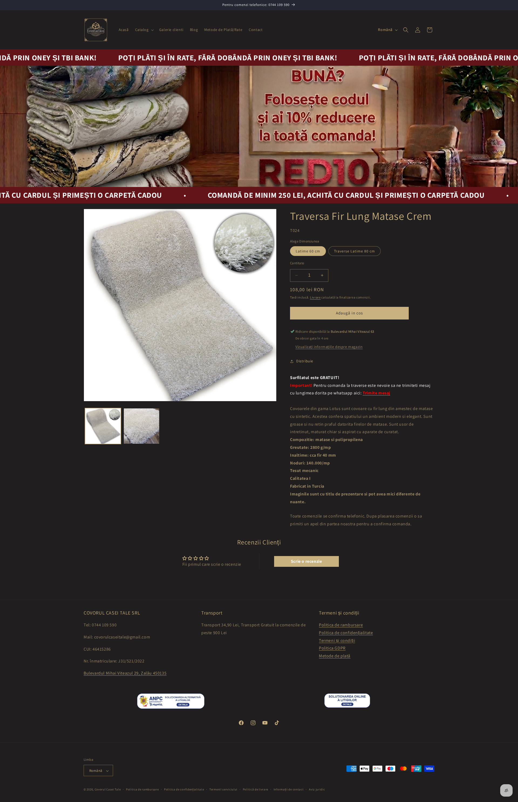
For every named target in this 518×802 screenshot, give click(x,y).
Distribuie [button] (304, 361)
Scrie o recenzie (306, 561)
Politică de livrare (255, 789)
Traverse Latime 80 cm (354, 251)
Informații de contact (289, 789)
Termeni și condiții (337, 640)
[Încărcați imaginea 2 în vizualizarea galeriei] (141, 426)
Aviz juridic (317, 789)
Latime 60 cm (308, 251)
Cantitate (297, 263)
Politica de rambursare (341, 625)
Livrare (315, 297)
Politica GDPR (332, 648)
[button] (144, 29)
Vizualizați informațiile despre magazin (329, 346)
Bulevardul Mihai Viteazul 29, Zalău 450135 (125, 673)
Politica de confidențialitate (346, 633)
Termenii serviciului (223, 789)
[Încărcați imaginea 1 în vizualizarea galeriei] (103, 426)
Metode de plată (334, 656)
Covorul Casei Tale (108, 789)
